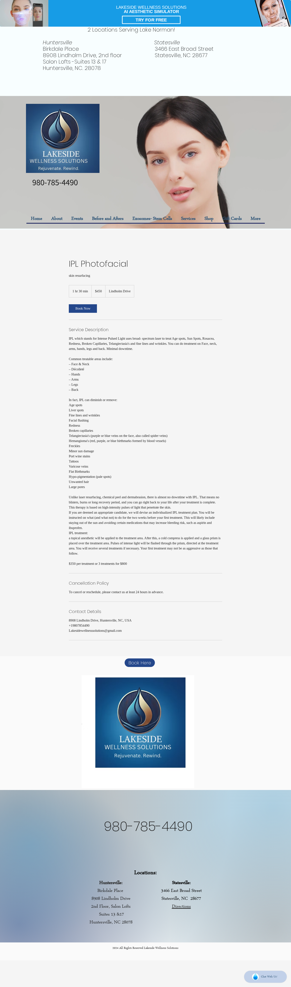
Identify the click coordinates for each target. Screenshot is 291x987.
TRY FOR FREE (151, 19)
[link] (83, 308)
